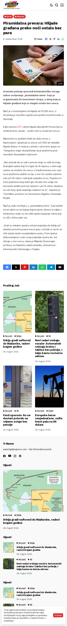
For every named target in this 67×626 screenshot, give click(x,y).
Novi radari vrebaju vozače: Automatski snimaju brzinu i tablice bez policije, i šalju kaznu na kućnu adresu (48, 348)
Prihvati (58, 615)
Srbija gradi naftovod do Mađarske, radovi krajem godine (17, 343)
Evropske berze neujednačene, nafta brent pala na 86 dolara (48, 420)
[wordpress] (20, 456)
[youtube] (9, 456)
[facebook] (4, 456)
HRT (19, 126)
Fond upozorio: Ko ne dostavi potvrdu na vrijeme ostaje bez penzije (16, 420)
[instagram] (15, 456)
